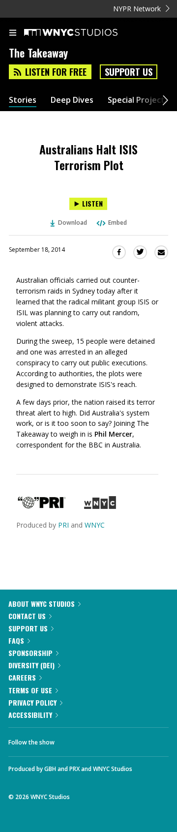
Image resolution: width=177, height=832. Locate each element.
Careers (22, 677)
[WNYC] (100, 506)
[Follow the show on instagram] (125, 739)
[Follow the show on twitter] (98, 739)
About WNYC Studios (41, 603)
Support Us (128, 71)
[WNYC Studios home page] (83, 33)
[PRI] (41, 506)
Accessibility (30, 715)
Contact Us (27, 616)
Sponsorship (30, 653)
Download (72, 222)
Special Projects (138, 100)
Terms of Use (30, 690)
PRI (63, 525)
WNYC (95, 525)
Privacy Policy (32, 702)
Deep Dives (72, 100)
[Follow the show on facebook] (71, 739)
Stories (22, 100)
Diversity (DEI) (31, 665)
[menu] (12, 33)
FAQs (16, 640)
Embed (117, 222)
